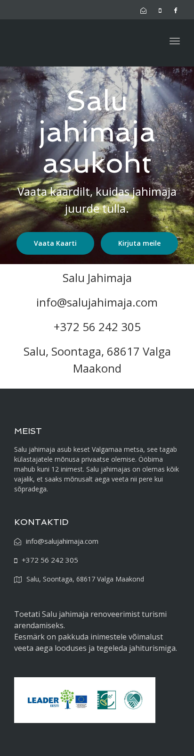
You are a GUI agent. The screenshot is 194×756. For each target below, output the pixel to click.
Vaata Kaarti (55, 243)
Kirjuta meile (139, 243)
